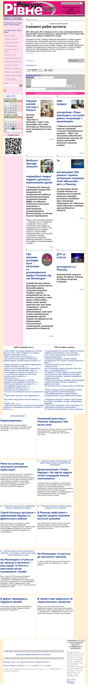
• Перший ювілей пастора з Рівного (58, 364)
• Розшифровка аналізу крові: (15, 386)
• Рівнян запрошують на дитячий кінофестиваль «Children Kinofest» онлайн (22, 365)
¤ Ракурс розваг (10, 79)
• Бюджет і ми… (9, 403)
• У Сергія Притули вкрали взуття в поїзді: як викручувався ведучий (20, 375)
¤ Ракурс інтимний (11, 65)
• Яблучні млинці (50, 366)
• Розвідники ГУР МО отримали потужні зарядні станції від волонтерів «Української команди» (63, 373)
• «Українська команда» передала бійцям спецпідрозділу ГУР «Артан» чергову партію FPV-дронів (64, 361)
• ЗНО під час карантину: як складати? (18, 384)
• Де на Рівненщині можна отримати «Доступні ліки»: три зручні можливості (62, 369)
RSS (32, 662)
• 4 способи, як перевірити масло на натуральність (23, 392)
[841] (28, 386)
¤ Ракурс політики (10, 39)
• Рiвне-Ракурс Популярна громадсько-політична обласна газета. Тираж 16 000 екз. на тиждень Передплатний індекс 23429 (22, 353)
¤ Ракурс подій (9, 36)
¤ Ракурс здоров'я (10, 46)
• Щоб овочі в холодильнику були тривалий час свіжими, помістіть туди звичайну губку (22, 369)
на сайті (35, 665)
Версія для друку (72, 60)
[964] (34, 357)
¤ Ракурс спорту (10, 55)
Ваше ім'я (30, 77)
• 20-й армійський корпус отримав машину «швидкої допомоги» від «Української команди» (63, 394)
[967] (28, 390)
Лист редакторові (23, 662)
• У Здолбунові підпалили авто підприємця (20, 395)
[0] (26, 355)
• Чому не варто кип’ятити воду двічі (17, 357)
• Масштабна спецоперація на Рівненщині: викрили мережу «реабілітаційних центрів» (20, 360)
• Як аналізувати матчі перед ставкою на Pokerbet (64, 386)
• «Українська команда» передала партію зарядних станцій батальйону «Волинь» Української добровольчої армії (64, 382)
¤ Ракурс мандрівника (12, 68)
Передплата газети (42, 662)
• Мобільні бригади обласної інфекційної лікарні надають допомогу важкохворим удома (63, 391)
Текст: (28, 87)
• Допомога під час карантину (15, 390)
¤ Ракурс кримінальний (12, 58)
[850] (28, 388)
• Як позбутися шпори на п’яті (15, 388)
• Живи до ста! (9, 378)
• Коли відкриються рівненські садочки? (19, 372)
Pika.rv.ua (70, 681)
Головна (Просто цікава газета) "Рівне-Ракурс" (12, 24)
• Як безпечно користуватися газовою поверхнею (63, 409)
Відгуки (13, 665)
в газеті (48, 665)
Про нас (6, 665)
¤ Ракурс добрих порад (12, 75)
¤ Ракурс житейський (12, 62)
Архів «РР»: (11, 96)
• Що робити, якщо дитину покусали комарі (20, 399)
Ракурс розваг (32, 19)
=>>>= (51, 139)
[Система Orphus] (39, 71)
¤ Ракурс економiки (11, 42)
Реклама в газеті (9, 662)
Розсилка (20, 665)
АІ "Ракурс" (71, 683)
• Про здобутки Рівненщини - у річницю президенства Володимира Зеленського (19, 381)
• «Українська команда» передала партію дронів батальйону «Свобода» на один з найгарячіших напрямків (63, 401)
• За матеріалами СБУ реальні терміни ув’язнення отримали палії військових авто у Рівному (64, 352)
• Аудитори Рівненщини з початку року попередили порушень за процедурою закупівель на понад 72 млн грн (23, 407)
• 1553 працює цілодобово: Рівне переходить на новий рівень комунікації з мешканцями (63, 406)
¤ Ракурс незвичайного (12, 72)
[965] (39, 360)
